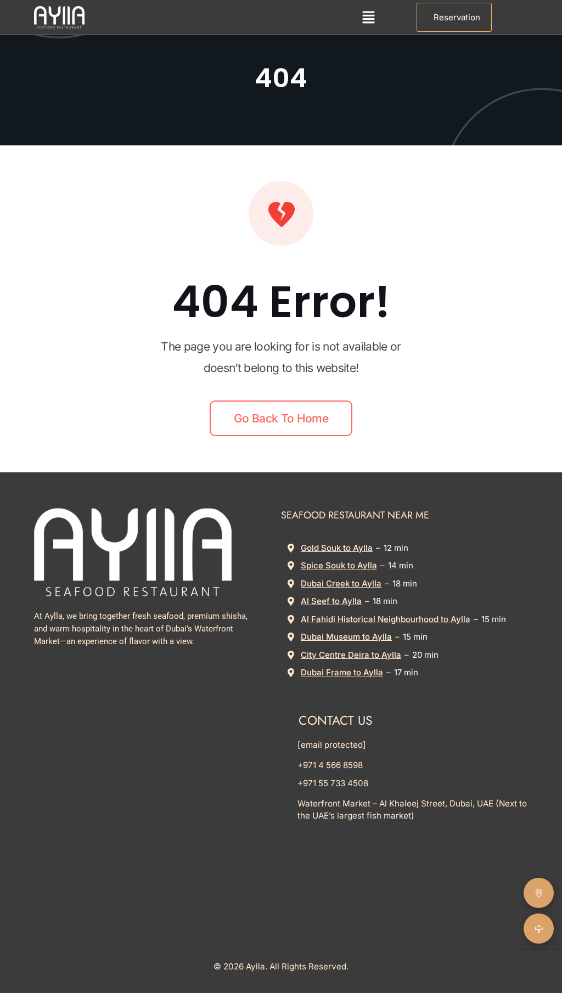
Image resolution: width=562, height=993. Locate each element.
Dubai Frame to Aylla (342, 672)
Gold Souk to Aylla (337, 548)
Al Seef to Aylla (331, 601)
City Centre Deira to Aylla (351, 655)
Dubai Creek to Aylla (341, 583)
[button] (369, 17)
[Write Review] (539, 893)
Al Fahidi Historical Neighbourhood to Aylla (385, 619)
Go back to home (281, 418)
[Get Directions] (539, 928)
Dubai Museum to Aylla (346, 636)
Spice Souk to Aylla (339, 565)
